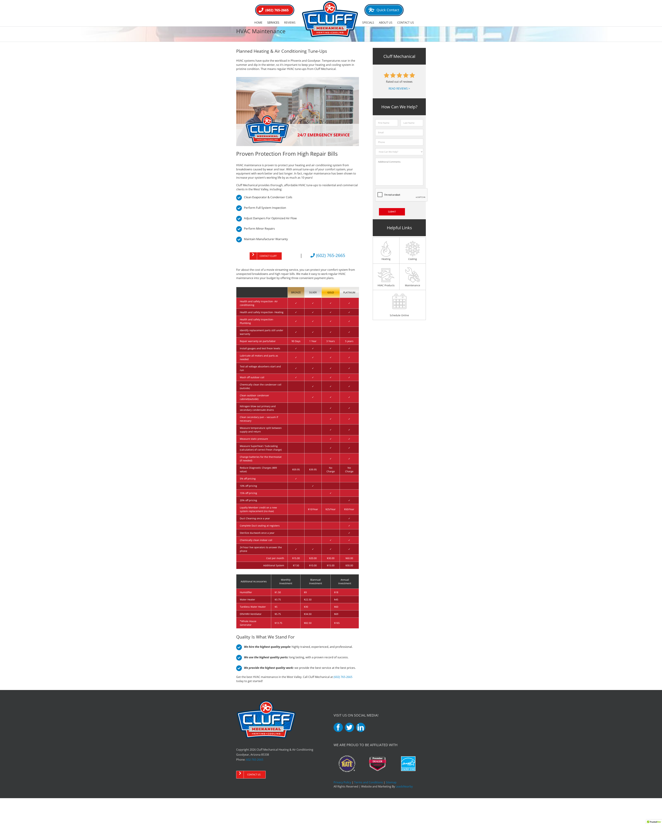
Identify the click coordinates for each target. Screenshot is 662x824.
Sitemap (391, 782)
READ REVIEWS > (399, 88)
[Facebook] (338, 727)
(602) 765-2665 (330, 255)
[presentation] (401, 195)
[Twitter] (349, 727)
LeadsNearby (404, 786)
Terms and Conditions (368, 782)
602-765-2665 (254, 759)
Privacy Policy (342, 782)
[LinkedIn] (360, 727)
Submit (392, 211)
